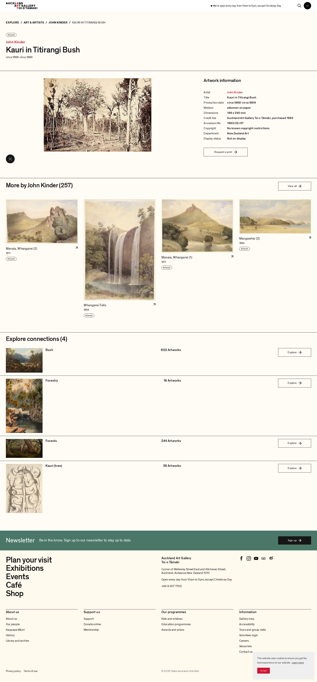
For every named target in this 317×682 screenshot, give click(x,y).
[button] (42, 258)
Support (89, 619)
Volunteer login (248, 635)
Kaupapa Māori (15, 630)
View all (292, 186)
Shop (14, 593)
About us (11, 619)
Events (17, 576)
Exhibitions (24, 568)
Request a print (223, 152)
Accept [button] (263, 670)
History (10, 635)
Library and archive (17, 641)
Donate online (92, 624)
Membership (91, 630)
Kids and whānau (171, 619)
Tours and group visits (252, 630)
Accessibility (247, 624)
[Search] (299, 5)
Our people (13, 624)
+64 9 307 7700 (171, 586)
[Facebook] (241, 558)
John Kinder (15, 42)
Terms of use (30, 671)
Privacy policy (13, 671)
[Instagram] (249, 558)
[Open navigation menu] (307, 5)
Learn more (298, 662)
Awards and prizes (172, 630)
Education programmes (176, 624)
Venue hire (245, 646)
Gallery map (246, 619)
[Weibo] (271, 558)
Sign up (292, 540)
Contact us (246, 652)
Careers (244, 641)
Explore (292, 352)
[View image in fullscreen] (10, 159)
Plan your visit (29, 560)
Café (14, 585)
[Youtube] (256, 558)
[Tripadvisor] (263, 558)
